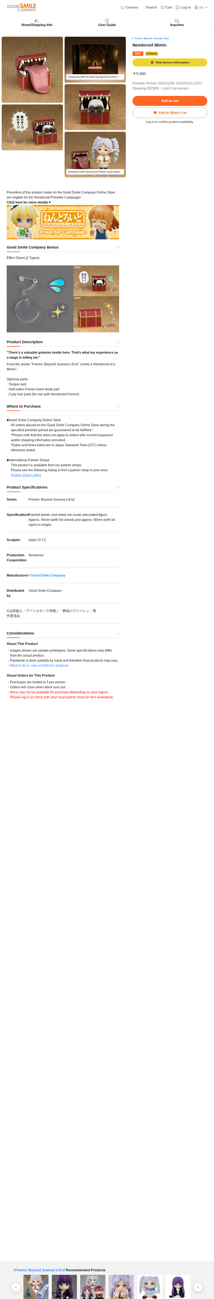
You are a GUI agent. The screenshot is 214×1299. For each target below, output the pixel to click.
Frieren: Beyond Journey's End (152, 38)
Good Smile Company (48, 575)
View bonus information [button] (172, 62)
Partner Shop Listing (26, 475)
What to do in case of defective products (39, 665)
